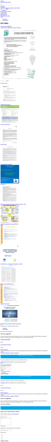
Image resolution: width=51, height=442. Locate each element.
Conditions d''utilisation (14, 352)
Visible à (2, 370)
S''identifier (2, 6)
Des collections (8, 11)
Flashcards (9, 2)
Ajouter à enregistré (17, 27)
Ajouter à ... (10, 26)
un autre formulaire (14, 413)
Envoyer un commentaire (5, 339)
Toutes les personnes (6, 371)
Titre (1, 363)
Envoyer (6, 440)
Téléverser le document (5, 7)
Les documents (3, 2)
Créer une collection (4, 373)
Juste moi (4, 372)
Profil (1, 17)
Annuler (2, 440)
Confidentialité (6, 352)
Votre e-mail (2, 425)
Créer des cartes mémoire (15, 7)
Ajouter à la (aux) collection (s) (6, 27)
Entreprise (5, 19)
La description (5, 365)
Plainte (1, 349)
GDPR (1, 352)
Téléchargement (3, 26)
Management (5, 20)
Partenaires (5, 349)
